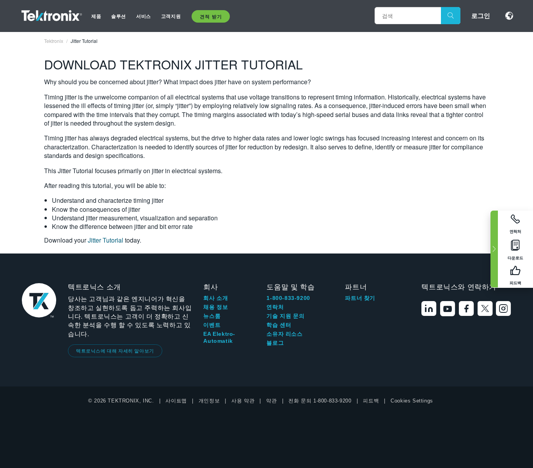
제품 (96, 16)
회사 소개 (215, 298)
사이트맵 (176, 401)
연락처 (275, 307)
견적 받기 (211, 16)
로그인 (480, 15)
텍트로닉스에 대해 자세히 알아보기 (115, 350)
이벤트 (211, 325)
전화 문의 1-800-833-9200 (319, 401)
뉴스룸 (211, 316)
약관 (271, 401)
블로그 (275, 343)
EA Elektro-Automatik (219, 337)
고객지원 (171, 16)
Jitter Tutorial (106, 240)
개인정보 (209, 401)
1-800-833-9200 (288, 298)
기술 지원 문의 (285, 316)
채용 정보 (215, 307)
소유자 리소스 (284, 334)
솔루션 (118, 16)
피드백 (371, 401)
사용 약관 (242, 401)
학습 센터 (278, 325)
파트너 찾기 (360, 298)
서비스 (143, 16)
